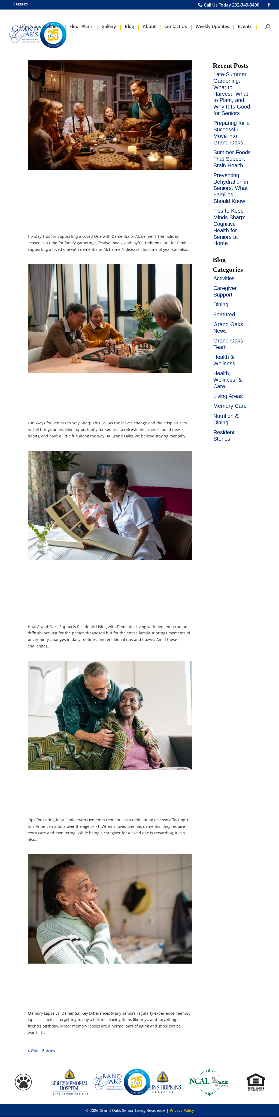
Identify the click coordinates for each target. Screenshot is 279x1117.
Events (245, 26)
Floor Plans (81, 26)
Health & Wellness (224, 360)
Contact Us (175, 26)
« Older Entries (41, 1050)
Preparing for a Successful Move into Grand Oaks (231, 132)
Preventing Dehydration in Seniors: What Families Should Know (230, 188)
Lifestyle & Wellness (40, 26)
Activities (224, 278)
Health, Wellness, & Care (227, 379)
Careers (20, 4)
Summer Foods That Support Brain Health (232, 158)
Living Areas (228, 396)
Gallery (108, 26)
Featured (224, 314)
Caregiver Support (225, 291)
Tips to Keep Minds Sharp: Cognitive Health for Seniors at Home (229, 227)
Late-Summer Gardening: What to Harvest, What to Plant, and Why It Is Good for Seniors (231, 93)
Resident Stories (224, 435)
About (149, 26)
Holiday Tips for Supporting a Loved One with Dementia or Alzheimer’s (107, 203)
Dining (220, 304)
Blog (129, 26)
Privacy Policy (182, 1110)
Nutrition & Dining (226, 419)
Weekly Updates (212, 26)
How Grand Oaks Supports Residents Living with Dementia (104, 593)
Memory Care (230, 406)
